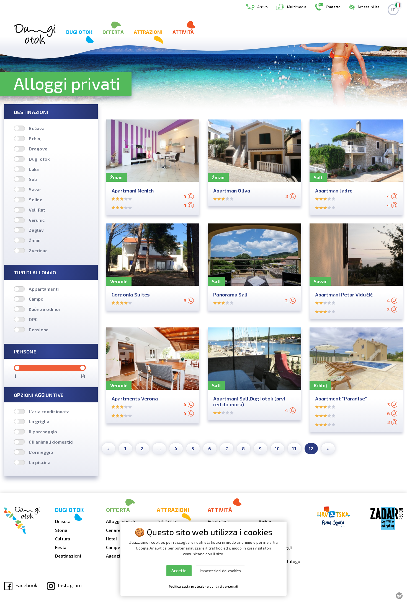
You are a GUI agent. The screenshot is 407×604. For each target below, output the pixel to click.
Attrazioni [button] (148, 32)
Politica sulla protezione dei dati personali (203, 586)
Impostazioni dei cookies (220, 571)
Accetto (179, 570)
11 (294, 448)
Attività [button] (183, 32)
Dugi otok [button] (79, 32)
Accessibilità (368, 7)
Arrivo (262, 7)
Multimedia (296, 7)
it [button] (393, 9)
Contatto (333, 7)
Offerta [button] (113, 32)
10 (277, 448)
